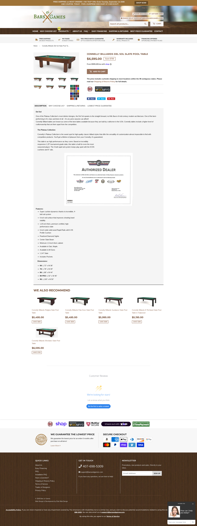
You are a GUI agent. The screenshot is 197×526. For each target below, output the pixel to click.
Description (40, 106)
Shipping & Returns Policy (45, 481)
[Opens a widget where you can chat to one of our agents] (181, 513)
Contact (158, 31)
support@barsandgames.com (148, 18)
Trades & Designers (42, 487)
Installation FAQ (41, 475)
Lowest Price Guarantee (100, 106)
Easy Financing (99, 31)
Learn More (55, 446)
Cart (158, 24)
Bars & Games (45, 498)
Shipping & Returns (118, 31)
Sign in (144, 8)
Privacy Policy (40, 490)
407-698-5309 (157, 14)
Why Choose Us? (48, 31)
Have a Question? (42, 478)
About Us (77, 31)
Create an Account (157, 8)
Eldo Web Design (62, 501)
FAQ (86, 31)
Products (63, 31)
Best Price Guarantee (141, 31)
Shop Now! (141, 3)
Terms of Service (41, 484)
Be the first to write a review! (98, 406)
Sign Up (157, 473)
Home (35, 31)
